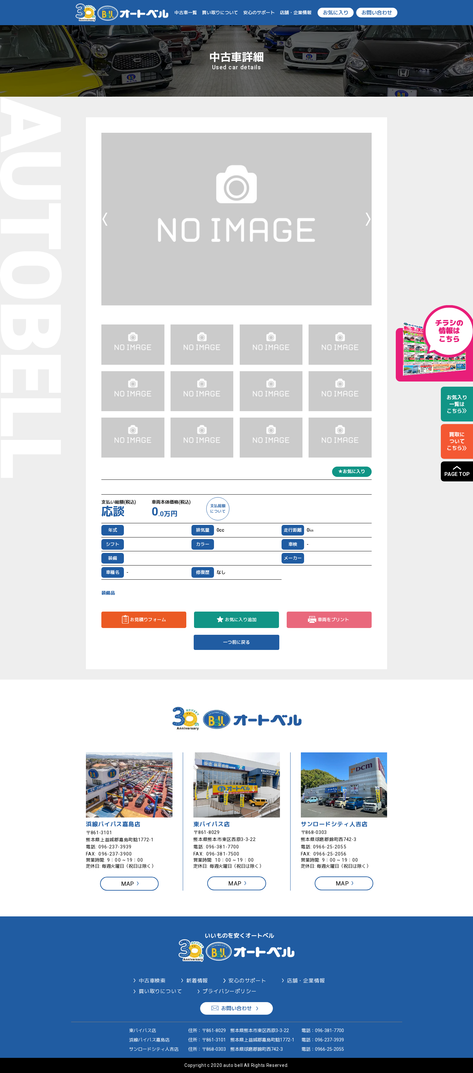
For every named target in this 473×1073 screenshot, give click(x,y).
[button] (132, 344)
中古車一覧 (185, 12)
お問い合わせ (376, 13)
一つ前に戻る (236, 642)
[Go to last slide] (104, 219)
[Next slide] (368, 219)
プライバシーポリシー (229, 991)
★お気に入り (351, 471)
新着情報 (197, 981)
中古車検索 (152, 981)
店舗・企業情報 (295, 12)
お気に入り (335, 13)
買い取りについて (220, 12)
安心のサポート (259, 12)
